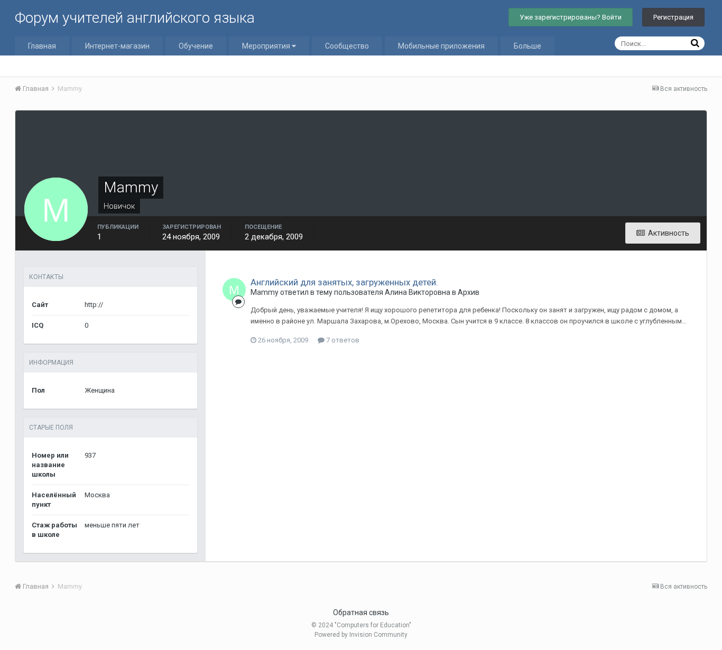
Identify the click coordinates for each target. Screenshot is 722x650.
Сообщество (347, 46)
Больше (527, 46)
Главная (42, 46)
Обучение (196, 46)
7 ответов (342, 340)
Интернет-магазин (117, 46)
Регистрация (673, 17)
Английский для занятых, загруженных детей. (344, 282)
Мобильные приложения (441, 46)
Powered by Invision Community (361, 634)
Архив (468, 292)
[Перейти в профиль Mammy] (234, 289)
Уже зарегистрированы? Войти (571, 17)
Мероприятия (267, 46)
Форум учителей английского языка (135, 17)
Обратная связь (361, 612)
